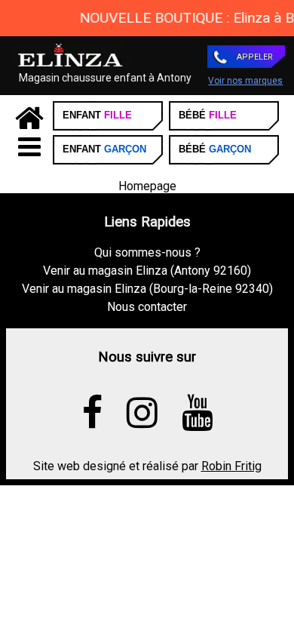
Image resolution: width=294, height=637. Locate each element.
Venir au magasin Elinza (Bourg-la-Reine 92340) (147, 289)
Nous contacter (147, 307)
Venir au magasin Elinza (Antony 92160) (147, 270)
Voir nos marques (245, 80)
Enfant (97, 115)
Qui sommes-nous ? (147, 252)
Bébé (208, 115)
